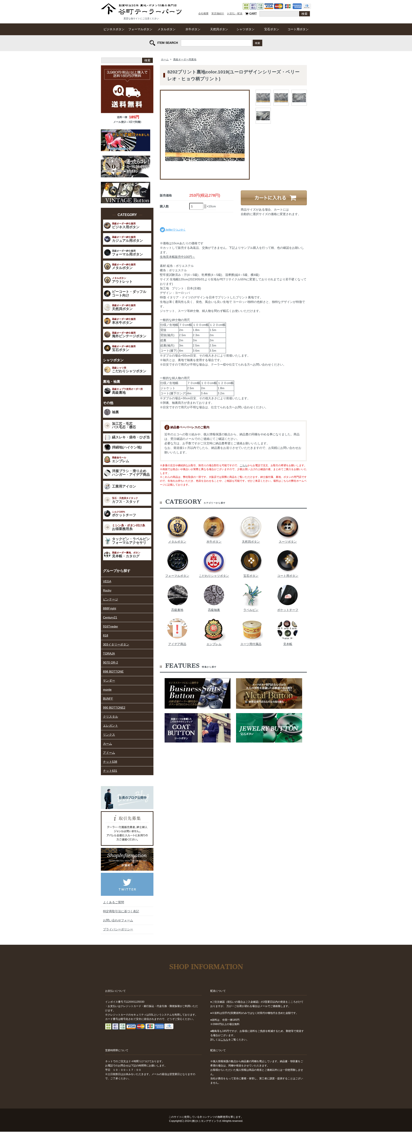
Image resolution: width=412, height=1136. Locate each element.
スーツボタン (288, 541)
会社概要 (203, 13)
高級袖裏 (214, 610)
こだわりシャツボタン (214, 575)
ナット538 (110, 761)
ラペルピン (250, 610)
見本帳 (287, 644)
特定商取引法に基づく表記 (121, 911)
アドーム (109, 752)
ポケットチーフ (287, 610)
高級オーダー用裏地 (184, 59)
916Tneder (110, 626)
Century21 (110, 617)
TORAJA (109, 653)
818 (105, 635)
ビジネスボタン (113, 29)
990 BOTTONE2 (114, 707)
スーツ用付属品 (250, 644)
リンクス (109, 734)
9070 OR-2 (110, 662)
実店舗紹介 (217, 13)
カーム (107, 743)
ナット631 (110, 770)
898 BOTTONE (113, 671)
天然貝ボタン (219, 29)
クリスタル (110, 716)
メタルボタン (167, 29)
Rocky (107, 590)
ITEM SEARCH (167, 42)
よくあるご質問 (113, 902)
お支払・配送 (234, 13)
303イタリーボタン (116, 644)
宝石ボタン (271, 29)
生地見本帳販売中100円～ (177, 256)
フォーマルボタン (140, 29)
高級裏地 (177, 610)
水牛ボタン (192, 29)
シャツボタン (245, 29)
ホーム (165, 59)
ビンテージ (110, 599)
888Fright (109, 608)
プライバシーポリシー (118, 929)
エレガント (110, 725)
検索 (257, 43)
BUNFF (108, 698)
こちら (243, 465)
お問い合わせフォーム (118, 920)
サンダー (109, 680)
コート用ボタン (298, 29)
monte (107, 689)
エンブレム (213, 644)
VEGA (107, 581)
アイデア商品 (177, 644)
